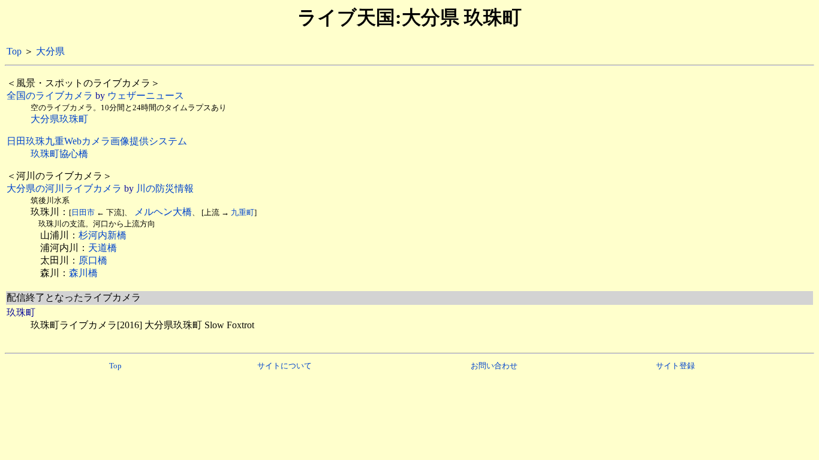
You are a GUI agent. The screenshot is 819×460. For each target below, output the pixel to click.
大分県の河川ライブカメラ (64, 188)
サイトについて (284, 365)
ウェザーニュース (145, 95)
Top (14, 51)
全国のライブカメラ (50, 95)
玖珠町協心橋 (59, 154)
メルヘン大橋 (163, 212)
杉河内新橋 (103, 235)
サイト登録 (675, 365)
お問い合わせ (494, 365)
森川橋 (83, 273)
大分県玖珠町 (59, 119)
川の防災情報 (165, 188)
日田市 (83, 212)
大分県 (50, 51)
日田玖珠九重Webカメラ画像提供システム (97, 141)
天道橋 (102, 248)
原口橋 (93, 260)
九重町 (242, 212)
